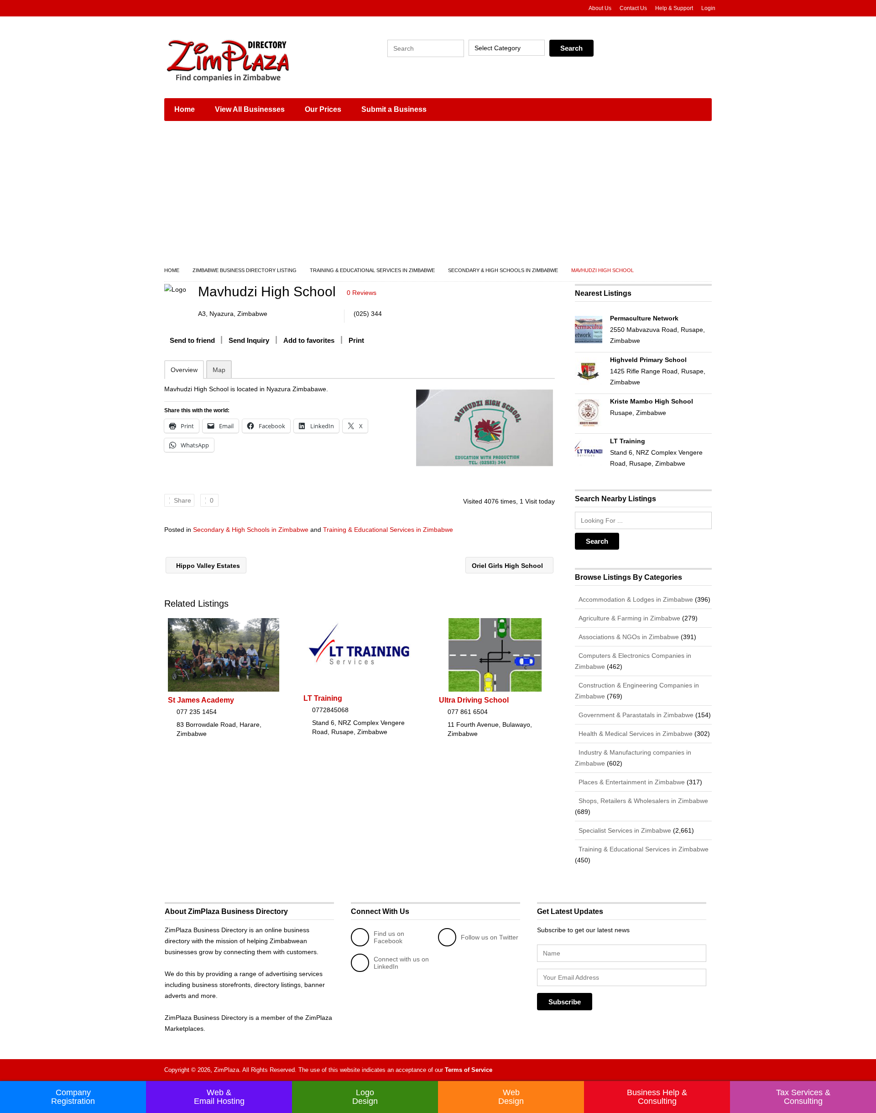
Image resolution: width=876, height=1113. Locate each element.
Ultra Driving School (474, 700)
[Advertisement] (438, 196)
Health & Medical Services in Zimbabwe (635, 733)
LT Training (322, 698)
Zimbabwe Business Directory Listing (245, 270)
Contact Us (633, 8)
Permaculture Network (644, 318)
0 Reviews (361, 292)
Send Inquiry (249, 340)
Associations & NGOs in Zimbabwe (628, 636)
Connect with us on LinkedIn (401, 963)
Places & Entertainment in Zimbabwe (631, 782)
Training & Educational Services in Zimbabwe (372, 270)
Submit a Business (394, 109)
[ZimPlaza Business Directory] (251, 59)
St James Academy (201, 700)
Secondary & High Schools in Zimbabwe (503, 270)
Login (708, 8)
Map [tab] (219, 369)
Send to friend (192, 340)
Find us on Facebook (389, 937)
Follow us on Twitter (489, 937)
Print (356, 340)
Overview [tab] (184, 369)
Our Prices (323, 109)
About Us (600, 8)
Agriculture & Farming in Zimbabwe (628, 618)
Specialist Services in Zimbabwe (624, 830)
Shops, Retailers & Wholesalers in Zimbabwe (642, 800)
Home (184, 109)
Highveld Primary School (648, 359)
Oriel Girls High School (508, 565)
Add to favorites (308, 340)
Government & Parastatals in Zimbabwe (635, 715)
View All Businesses (250, 109)
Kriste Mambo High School (651, 401)
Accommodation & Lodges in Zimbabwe (635, 599)
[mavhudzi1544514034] (484, 427)
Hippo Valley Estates (207, 565)
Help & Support (674, 8)
